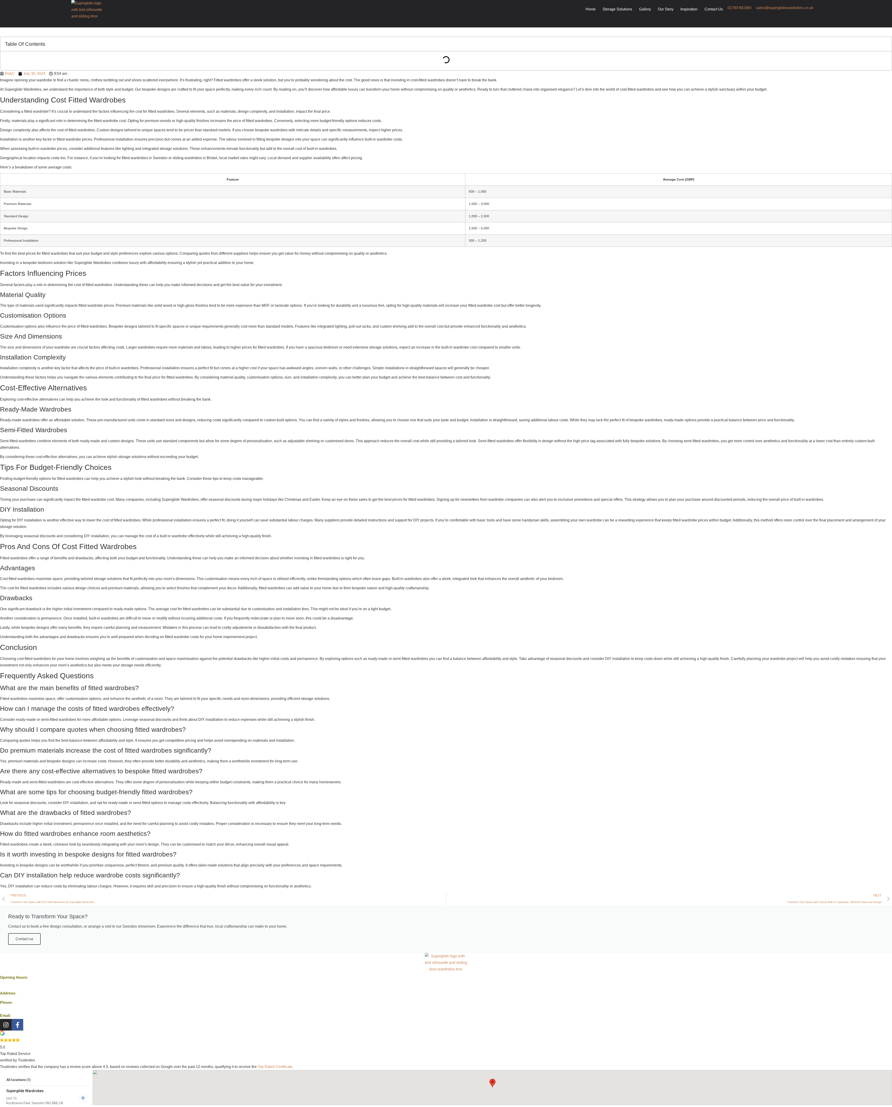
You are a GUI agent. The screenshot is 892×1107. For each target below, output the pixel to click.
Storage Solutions (617, 9)
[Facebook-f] (17, 1025)
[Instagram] (6, 1025)
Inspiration (689, 9)
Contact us (24, 939)
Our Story (665, 9)
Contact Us (714, 9)
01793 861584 (739, 8)
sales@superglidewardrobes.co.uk (784, 8)
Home (591, 9)
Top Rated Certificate (275, 1067)
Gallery (645, 9)
